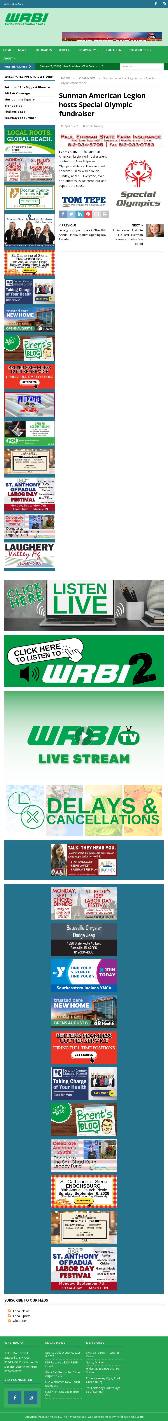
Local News (21, 1311)
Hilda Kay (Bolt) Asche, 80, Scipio (102, 1370)
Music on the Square (19, 99)
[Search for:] (142, 66)
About (8, 58)
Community (87, 50)
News (22, 50)
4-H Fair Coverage (17, 93)
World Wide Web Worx (129, 1417)
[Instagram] (164, 4)
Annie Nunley (95, 126)
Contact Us (31, 1362)
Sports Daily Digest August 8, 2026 (62, 1354)
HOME (7, 50)
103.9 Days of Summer (20, 118)
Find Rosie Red (14, 112)
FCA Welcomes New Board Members (62, 1383)
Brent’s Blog (13, 105)
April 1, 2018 (72, 126)
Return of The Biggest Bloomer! (27, 87)
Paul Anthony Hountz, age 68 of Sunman (103, 1390)
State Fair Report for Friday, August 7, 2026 (63, 1374)
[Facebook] (155, 4)
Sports (63, 50)
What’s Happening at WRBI (29, 77)
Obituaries (44, 50)
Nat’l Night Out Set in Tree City (62, 1393)
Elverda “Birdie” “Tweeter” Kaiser (103, 1354)
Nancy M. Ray (95, 1362)
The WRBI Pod (139, 50)
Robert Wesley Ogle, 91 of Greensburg (103, 1380)
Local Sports (22, 1316)
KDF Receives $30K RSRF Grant (61, 1364)
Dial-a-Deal (113, 50)
